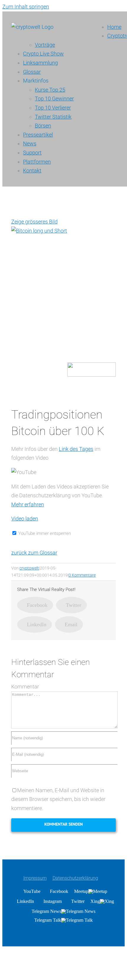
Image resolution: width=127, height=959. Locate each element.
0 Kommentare (82, 575)
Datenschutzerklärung (75, 878)
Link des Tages (76, 449)
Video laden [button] (24, 518)
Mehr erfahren (27, 504)
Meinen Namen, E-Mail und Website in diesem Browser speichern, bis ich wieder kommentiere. (58, 799)
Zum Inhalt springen (25, 7)
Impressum (35, 878)
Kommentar (25, 686)
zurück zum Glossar (34, 553)
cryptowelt (29, 568)
